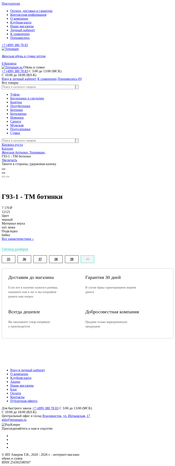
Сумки (15, 133)
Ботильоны (18, 113)
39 (71, 259)
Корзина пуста (12, 144)
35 (8, 259)
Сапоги (15, 121)
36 (24, 259)
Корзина (9, 63)
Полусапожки (20, 129)
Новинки (17, 117)
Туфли (15, 94)
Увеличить (9, 160)
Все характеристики (18, 239)
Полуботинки (20, 106)
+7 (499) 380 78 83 (15, 45)
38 (56, 259)
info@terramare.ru (14, 420)
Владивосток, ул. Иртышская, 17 (66, 416)
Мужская (16, 125)
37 (40, 259)
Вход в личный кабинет (27, 370)
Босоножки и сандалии (27, 98)
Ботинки (16, 110)
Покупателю (11, 3)
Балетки (16, 102)
